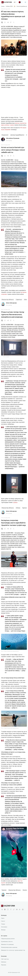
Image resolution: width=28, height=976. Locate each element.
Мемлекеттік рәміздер (7, 944)
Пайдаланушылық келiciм (7, 938)
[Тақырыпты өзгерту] (20, 2)
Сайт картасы (5, 959)
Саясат (3, 921)
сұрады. (15, 502)
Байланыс (3, 962)
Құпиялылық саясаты (7, 941)
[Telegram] (8, 22)
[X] (14, 22)
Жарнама (3, 965)
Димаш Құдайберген (17, 135)
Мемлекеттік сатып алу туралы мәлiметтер (13, 950)
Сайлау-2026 (9, 6)
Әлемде (3, 929)
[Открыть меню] (25, 2)
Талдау (3, 924)
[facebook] (11, 909)
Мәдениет (5, 135)
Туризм (4, 890)
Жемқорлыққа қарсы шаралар (9, 947)
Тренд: (3, 6)
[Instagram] (2, 22)
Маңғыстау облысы (8, 299)
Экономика (4, 927)
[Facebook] (11, 22)
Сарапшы (19, 299)
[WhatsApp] (5, 22)
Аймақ (18, 508)
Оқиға (2, 918)
